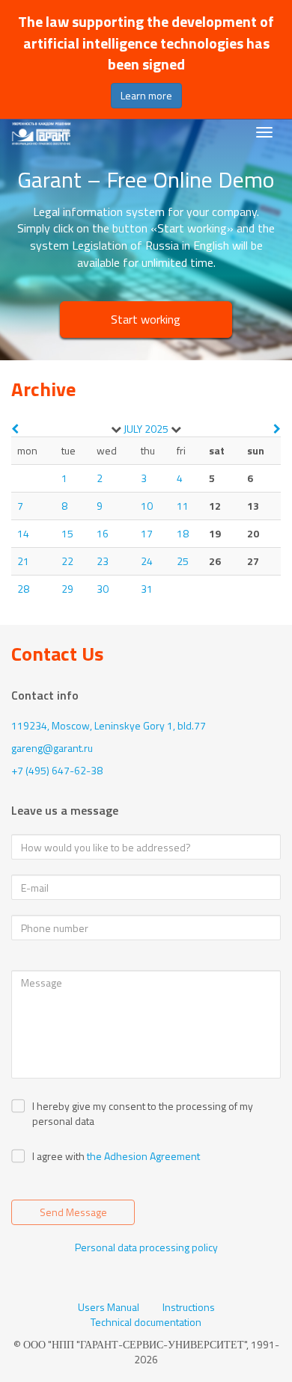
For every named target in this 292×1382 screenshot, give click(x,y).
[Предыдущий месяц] (15, 428)
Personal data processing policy (146, 1247)
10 (147, 505)
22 (67, 561)
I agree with (58, 1156)
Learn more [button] (146, 95)
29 (67, 588)
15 (67, 533)
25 (183, 561)
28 (23, 588)
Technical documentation (146, 1322)
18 (183, 533)
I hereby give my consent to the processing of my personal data (142, 1114)
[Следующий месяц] (277, 428)
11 (183, 505)
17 (147, 533)
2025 (156, 428)
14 (23, 533)
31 (147, 588)
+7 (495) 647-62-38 (57, 770)
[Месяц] (116, 429)
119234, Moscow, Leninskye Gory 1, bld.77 (108, 725)
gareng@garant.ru (52, 748)
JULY (133, 428)
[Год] (176, 429)
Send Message (73, 1212)
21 (23, 561)
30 (103, 588)
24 (147, 561)
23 (103, 561)
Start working (145, 319)
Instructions (188, 1307)
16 (103, 533)
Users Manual (108, 1307)
